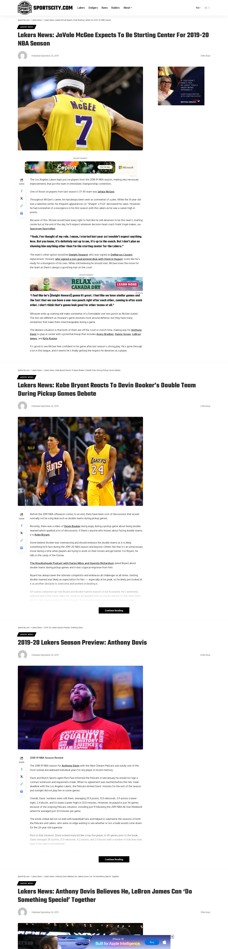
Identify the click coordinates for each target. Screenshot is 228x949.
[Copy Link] (21, 206)
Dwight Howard (78, 254)
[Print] (21, 213)
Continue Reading (114, 610)
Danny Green (123, 334)
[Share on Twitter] (21, 198)
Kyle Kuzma (50, 338)
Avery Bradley (105, 334)
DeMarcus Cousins (121, 254)
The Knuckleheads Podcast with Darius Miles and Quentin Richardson (72, 563)
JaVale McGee (106, 191)
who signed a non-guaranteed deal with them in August (89, 259)
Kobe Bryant (42, 534)
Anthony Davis (70, 765)
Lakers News (27, 27)
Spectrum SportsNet (42, 228)
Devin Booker (72, 526)
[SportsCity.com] (45, 8)
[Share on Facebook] (21, 191)
